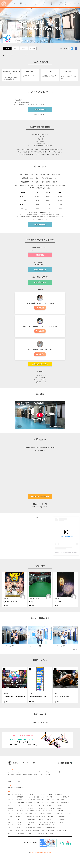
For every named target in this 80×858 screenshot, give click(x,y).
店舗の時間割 (40, 255)
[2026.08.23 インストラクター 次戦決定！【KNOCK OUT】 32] (14, 590)
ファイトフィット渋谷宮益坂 (15, 799)
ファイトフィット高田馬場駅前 (15, 797)
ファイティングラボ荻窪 (46, 797)
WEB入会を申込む (40, 282)
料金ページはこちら (40, 114)
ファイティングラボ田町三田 (44, 799)
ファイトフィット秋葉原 (27, 805)
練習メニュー (45, 3)
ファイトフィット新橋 (33, 802)
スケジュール (38, 3)
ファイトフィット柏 (54, 824)
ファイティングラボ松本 (61, 830)
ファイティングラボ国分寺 (14, 816)
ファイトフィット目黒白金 (14, 810)
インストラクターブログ (14, 781)
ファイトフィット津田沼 (14, 827)
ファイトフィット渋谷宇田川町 (61, 797)
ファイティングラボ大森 (57, 810)
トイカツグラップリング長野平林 (34, 833)
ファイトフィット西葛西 (28, 810)
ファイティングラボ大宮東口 (27, 822)
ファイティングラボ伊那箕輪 (47, 830)
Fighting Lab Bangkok (48, 833)
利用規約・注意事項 (27, 774)
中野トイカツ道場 (12, 794)
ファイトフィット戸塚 (13, 819)
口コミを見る (40, 308)
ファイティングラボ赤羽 (41, 808)
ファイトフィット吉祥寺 (39, 813)
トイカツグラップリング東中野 (25, 794)
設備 (15, 48)
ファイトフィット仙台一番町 (32, 830)
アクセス (24, 48)
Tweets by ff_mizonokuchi (40, 517)
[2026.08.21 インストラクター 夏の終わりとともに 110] (40, 590)
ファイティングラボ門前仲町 (43, 810)
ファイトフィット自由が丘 (62, 802)
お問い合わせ (11, 787)
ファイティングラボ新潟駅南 (28, 827)
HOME (6, 55)
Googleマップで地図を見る (40, 496)
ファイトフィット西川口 (42, 822)
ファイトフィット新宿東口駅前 (54, 794)
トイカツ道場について (13, 772)
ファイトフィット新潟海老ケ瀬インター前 (47, 827)
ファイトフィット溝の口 (28, 816)
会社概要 (48, 774)
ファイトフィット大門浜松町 (47, 802)
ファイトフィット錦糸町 (27, 808)
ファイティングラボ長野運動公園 (16, 833)
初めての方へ (68, 3)
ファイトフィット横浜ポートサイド (44, 816)
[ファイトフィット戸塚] (65, 636)
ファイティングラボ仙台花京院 (15, 830)
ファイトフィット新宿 (40, 794)
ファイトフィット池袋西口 (41, 805)
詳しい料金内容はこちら (40, 219)
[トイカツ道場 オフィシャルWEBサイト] (6, 6)
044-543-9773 (42, 504)
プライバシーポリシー (39, 774)
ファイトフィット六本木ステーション (17, 802)
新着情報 (48, 772)
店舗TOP (7, 48)
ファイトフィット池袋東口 (55, 805)
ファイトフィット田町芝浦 (58, 799)
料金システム (53, 3)
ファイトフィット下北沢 (29, 799)
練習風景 (32, 48)
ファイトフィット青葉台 (43, 819)
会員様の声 (61, 3)
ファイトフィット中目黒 (14, 805)
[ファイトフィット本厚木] (40, 636)
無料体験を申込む (40, 109)
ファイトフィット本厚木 (60, 816)
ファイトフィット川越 (13, 824)
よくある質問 (11, 774)
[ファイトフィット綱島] (14, 636)
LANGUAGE (76, 3)
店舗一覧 (21, 3)
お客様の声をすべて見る (40, 364)
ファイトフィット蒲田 (13, 813)
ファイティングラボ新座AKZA (56, 822)
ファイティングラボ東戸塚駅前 (27, 819)
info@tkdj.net (43, 507)
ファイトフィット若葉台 (53, 813)
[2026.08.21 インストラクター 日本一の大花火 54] (65, 590)
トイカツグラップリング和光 (40, 824)
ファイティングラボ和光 (26, 824)
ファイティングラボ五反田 (54, 808)
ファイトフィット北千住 (26, 813)
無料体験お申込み (20, 787)
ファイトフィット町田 (65, 813)
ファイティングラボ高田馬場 (32, 797)
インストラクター (29, 3)
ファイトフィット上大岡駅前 (57, 819)
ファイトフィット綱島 (13, 822)
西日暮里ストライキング (14, 808)
